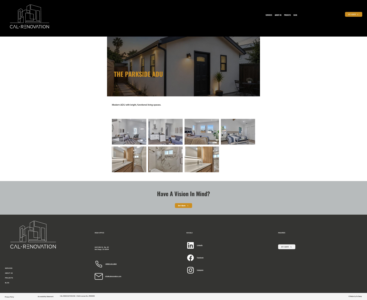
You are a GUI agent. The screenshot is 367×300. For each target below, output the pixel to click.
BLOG (7, 283)
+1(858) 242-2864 (111, 264)
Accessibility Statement (45, 296)
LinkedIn (200, 245)
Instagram (200, 270)
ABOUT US (9, 273)
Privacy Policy (9, 297)
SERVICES (8, 268)
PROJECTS (9, 278)
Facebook (200, 257)
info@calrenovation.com (113, 276)
